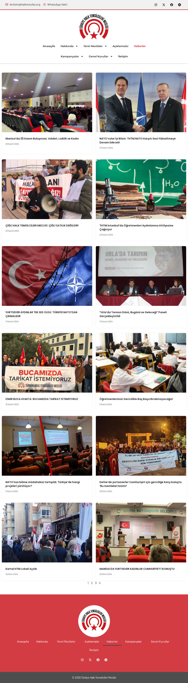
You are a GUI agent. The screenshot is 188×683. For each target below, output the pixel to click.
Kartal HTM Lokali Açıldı (21, 569)
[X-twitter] (164, 5)
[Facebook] (172, 5)
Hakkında (67, 46)
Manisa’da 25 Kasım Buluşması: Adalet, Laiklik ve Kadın (42, 138)
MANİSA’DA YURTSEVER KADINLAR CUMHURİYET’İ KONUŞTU (137, 569)
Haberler (140, 46)
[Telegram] (179, 5)
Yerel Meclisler (93, 46)
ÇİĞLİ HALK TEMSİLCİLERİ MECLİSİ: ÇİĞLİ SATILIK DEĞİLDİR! (42, 225)
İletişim (123, 56)
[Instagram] (156, 5)
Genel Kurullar (98, 56)
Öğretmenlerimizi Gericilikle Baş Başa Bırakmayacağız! (136, 399)
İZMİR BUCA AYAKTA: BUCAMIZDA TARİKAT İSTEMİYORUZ (42, 399)
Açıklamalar (121, 46)
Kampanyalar (70, 56)
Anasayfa (49, 46)
